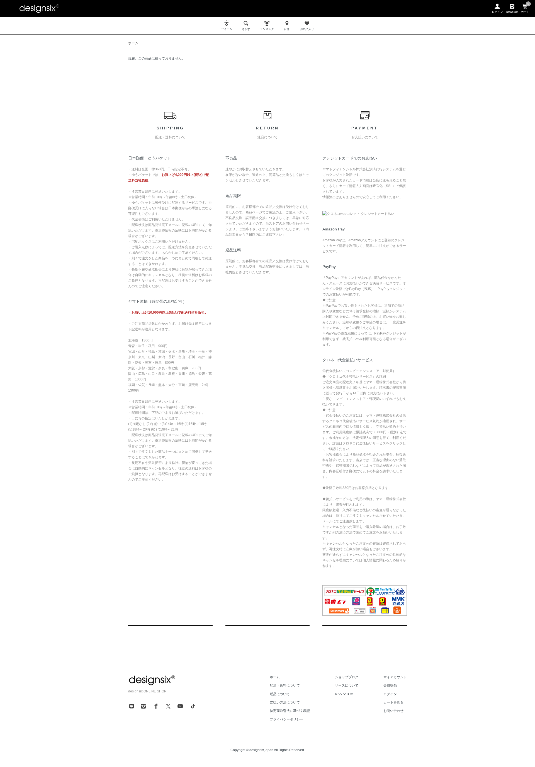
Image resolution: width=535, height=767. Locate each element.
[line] (131, 706)
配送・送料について (285, 685)
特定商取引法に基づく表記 (290, 711)
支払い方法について (285, 702)
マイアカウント (395, 677)
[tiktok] (192, 706)
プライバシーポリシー (286, 719)
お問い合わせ (393, 711)
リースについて (346, 685)
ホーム (133, 43)
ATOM (348, 694)
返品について (280, 694)
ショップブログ (346, 677)
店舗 (286, 29)
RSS (338, 694)
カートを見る (393, 702)
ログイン (390, 694)
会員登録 (390, 685)
